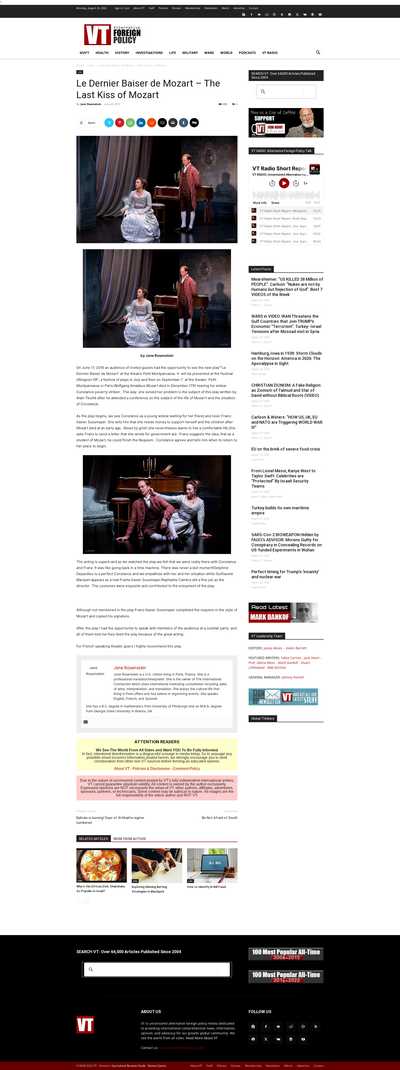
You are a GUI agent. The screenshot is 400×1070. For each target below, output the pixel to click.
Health (102, 52)
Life (172, 52)
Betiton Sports (157, 1066)
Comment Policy (186, 769)
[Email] (162, 122)
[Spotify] (289, 14)
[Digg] (194, 122)
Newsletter (211, 8)
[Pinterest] (119, 122)
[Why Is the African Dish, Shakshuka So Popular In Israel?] (101, 865)
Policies (163, 8)
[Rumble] (274, 14)
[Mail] (259, 14)
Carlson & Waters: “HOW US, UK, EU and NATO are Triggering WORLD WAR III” (286, 422)
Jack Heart (311, 658)
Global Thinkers (262, 718)
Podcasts (247, 52)
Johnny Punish (293, 677)
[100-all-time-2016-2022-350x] (286, 982)
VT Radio (270, 52)
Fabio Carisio (291, 658)
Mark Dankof (288, 662)
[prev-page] (79, 901)
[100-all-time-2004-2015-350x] (286, 959)
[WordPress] (312, 14)
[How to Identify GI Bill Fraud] (212, 865)
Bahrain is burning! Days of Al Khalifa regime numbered (110, 820)
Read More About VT (202, 1038)
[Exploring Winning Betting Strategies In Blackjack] (157, 865)
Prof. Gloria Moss (262, 662)
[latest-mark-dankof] (283, 621)
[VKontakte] (304, 14)
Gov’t (84, 52)
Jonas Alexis (273, 648)
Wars (209, 52)
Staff (151, 8)
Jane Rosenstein (91, 104)
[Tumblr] (183, 122)
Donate (176, 8)
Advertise (239, 8)
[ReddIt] (151, 122)
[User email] (86, 722)
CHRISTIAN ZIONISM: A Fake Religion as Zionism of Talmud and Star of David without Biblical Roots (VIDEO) (286, 390)
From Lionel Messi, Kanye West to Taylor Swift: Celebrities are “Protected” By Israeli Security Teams (283, 478)
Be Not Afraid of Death (220, 818)
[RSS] (281, 14)
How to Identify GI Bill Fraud (206, 887)
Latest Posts (261, 269)
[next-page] (87, 901)
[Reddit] (266, 14)
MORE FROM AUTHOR (130, 839)
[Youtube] (320, 14)
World (226, 52)
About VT (138, 8)
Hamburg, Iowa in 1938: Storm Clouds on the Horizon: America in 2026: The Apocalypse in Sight (286, 358)
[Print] (173, 122)
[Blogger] (243, 14)
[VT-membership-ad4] (286, 136)
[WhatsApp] (130, 122)
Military (190, 52)
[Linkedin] (141, 122)
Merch (225, 8)
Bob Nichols (277, 667)
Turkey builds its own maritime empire (280, 510)
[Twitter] (297, 14)
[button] (318, 53)
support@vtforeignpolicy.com (182, 1047)
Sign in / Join (122, 8)
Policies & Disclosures (151, 769)
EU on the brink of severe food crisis (285, 449)
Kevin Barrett (296, 648)
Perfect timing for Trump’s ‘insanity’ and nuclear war (285, 574)
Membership (192, 8)
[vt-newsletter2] (283, 704)
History (122, 52)
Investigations (149, 52)
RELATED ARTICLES (93, 839)
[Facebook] (251, 14)
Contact (253, 8)
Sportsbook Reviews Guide (129, 1066)
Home (80, 65)
